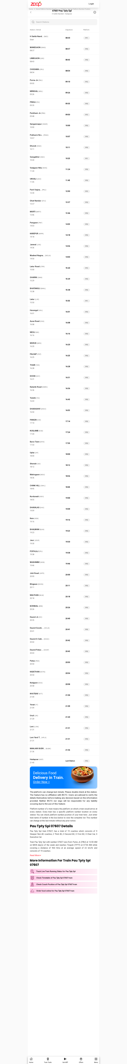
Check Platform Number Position (47, 9)
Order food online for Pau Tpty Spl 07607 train (55, 891)
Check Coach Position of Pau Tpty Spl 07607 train (56, 884)
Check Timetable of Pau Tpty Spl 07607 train (54, 878)
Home (31, 9)
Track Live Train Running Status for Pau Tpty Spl (56, 871)
